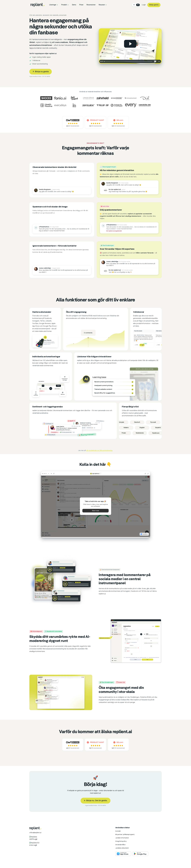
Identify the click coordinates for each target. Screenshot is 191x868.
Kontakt (118, 831)
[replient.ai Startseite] (38, 5)
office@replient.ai (35, 832)
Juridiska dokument (122, 848)
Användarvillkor (120, 845)
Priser (81, 5)
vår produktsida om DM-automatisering (99, 450)
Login (144, 5)
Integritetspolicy (121, 841)
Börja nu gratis (42, 72)
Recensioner (91, 5)
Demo (74, 5)
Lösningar (52, 5)
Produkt (64, 5)
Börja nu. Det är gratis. (96, 801)
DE (134, 5)
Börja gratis (153, 5)
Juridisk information (122, 838)
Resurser (102, 5)
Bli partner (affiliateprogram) (124, 834)
